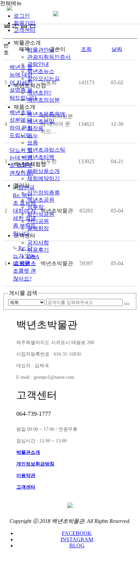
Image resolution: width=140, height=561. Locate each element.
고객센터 (24, 30)
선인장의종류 (43, 193)
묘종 (32, 143)
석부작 (35, 207)
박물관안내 (40, 50)
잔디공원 (38, 221)
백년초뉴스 (40, 71)
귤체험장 (38, 228)
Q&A (33, 256)
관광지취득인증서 (49, 57)
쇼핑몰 (22, 263)
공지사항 (38, 242)
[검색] (126, 304)
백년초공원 (40, 200)
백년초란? (39, 93)
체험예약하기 (43, 178)
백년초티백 (40, 157)
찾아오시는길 (43, 78)
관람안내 (38, 64)
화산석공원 (40, 214)
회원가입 (24, 23)
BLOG (77, 545)
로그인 (22, 16)
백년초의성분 (43, 100)
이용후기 (38, 250)
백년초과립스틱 (46, 150)
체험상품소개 (43, 171)
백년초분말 (40, 121)
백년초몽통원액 (46, 114)
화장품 (35, 128)
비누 (32, 135)
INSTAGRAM (76, 539)
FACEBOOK (77, 533)
